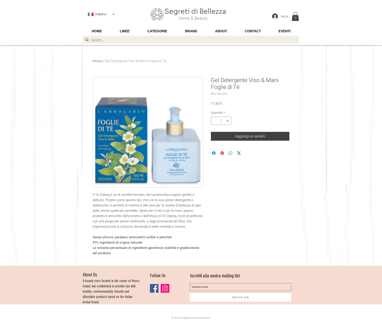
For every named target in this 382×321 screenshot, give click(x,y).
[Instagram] (165, 288)
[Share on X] (239, 153)
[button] (295, 16)
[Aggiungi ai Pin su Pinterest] (222, 153)
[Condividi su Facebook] (213, 153)
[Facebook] (154, 288)
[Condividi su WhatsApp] (230, 153)
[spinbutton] (221, 121)
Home (97, 61)
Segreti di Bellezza (195, 11)
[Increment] (228, 121)
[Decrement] (214, 121)
